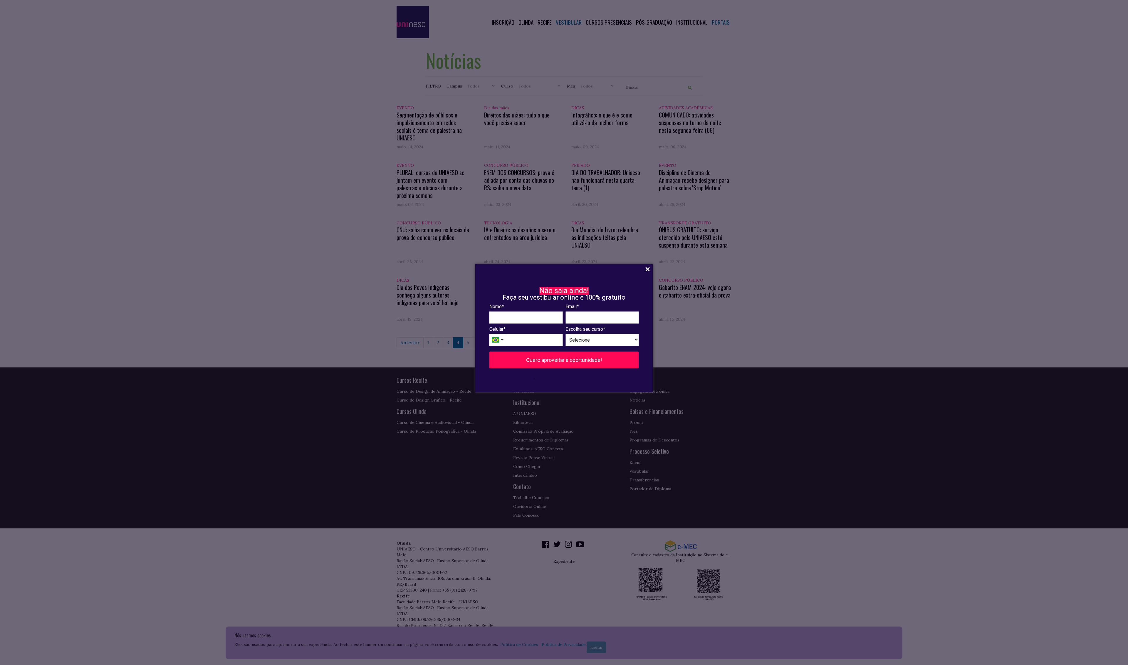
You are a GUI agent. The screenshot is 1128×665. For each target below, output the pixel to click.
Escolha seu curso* (585, 329)
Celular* (497, 329)
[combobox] (498, 340)
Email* (572, 306)
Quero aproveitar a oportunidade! (564, 360)
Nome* (496, 306)
